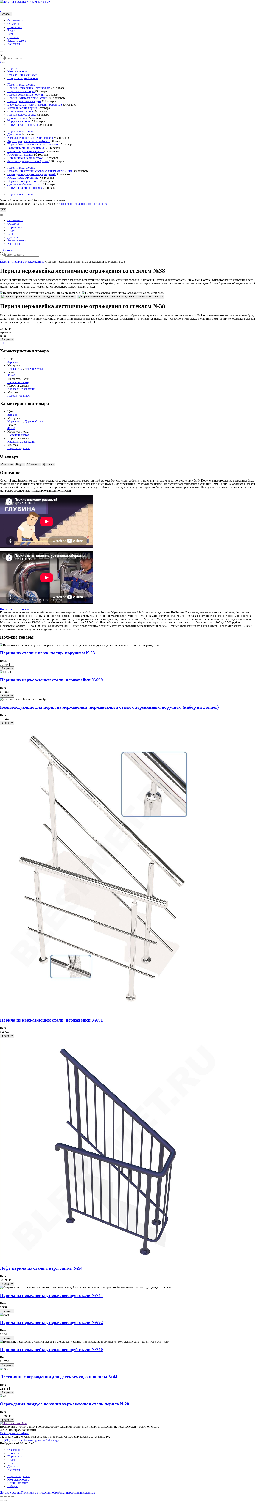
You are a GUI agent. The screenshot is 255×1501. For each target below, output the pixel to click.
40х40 (11, 375)
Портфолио (14, 27)
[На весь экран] (5, 1496)
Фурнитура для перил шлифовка (28, 141)
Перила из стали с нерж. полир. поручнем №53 (47, 652)
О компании (15, 20)
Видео (11, 30)
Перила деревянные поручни (26, 94)
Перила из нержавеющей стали (27, 97)
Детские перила (17, 118)
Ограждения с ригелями (23, 181)
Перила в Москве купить (28, 261)
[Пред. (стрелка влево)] (1, 1500)
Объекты (13, 23)
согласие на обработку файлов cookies (82, 203)
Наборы (12, 1486)
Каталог (5, 13)
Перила (12, 68)
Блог (10, 33)
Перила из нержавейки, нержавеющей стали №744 (51, 1295)
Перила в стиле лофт (21, 91)
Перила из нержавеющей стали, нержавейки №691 (51, 1020)
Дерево (29, 368)
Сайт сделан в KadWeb (14, 1433)
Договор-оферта (10, 1492)
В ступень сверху (18, 382)
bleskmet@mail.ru (35, 1440)
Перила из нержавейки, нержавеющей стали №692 (51, 1322)
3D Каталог (7, 250)
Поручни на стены (19, 121)
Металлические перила (22, 108)
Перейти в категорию (21, 84)
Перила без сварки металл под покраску (33, 144)
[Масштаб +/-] (1, 1496)
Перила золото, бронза (22, 114)
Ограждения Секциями (22, 74)
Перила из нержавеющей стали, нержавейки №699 (51, 679)
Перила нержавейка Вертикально (29, 87)
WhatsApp (52, 1440)
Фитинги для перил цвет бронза (28, 161)
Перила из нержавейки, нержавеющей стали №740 (51, 1349)
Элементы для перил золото (25, 151)
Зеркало (12, 362)
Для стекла (14, 134)
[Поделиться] (8, 1496)
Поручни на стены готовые (25, 187)
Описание (7, 464)
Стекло (39, 368)
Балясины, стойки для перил (26, 147)
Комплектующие (18, 71)
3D (2, 343)
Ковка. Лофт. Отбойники (23, 177)
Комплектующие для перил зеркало (30, 137)
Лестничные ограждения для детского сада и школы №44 (58, 1376)
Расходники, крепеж (20, 154)
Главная (5, 261)
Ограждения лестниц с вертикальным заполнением (40, 170)
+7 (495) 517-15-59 (38, 1)
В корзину (7, 339)
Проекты (13, 1453)
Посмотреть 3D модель (14, 609)
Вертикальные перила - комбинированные (35, 104)
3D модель (33, 464)
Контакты (13, 43)
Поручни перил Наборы (22, 78)
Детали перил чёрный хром (25, 157)
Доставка (13, 37)
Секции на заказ (17, 1482)
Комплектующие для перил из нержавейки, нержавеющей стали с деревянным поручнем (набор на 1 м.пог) (109, 707)
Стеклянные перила (20, 111)
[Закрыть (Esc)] (12, 1496)
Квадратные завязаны (21, 388)
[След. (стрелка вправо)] (5, 1500)
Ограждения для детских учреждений (31, 174)
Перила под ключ (18, 395)
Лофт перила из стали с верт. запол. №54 (41, 1268)
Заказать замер (16, 40)
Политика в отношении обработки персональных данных (58, 1492)
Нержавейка (15, 368)
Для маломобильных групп (25, 184)
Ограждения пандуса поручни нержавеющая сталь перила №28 (64, 1404)
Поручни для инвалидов (23, 124)
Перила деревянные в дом (24, 101)
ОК (3, 210)
